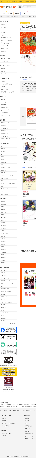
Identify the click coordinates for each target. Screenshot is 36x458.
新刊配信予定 (4, 32)
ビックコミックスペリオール (8, 323)
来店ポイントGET (5, 58)
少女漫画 (3, 149)
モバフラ (3, 320)
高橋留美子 (3, 249)
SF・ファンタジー (5, 188)
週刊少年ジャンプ (5, 281)
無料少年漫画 (4, 136)
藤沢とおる (3, 257)
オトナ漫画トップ (5, 51)
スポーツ (3, 180)
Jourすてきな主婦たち (6, 302)
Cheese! (3, 294)
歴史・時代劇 (4, 178)
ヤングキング (4, 312)
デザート (3, 315)
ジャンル (3, 35)
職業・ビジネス (5, 172)
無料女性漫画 (4, 128)
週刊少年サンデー (5, 310)
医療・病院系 (4, 194)
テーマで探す (4, 102)
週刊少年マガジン (5, 288)
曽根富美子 (3, 244)
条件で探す (3, 99)
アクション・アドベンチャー (8, 183)
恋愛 (2, 164)
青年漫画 (3, 151)
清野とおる (3, 241)
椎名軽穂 (3, 236)
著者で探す (3, 104)
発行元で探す (4, 112)
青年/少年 (24, 13)
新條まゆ (3, 238)
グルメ (2, 191)
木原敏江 (24, 167)
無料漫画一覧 (4, 125)
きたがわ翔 (3, 225)
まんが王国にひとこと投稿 (7, 92)
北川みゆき (3, 228)
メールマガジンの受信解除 (8, 423)
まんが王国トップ (6, 410)
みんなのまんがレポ (6, 115)
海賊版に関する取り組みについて (8, 365)
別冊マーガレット (5, 296)
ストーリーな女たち (6, 273)
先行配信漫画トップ (6, 37)
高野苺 (2, 246)
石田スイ (3, 207)
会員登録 (3, 68)
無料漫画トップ (5, 24)
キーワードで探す (5, 110)
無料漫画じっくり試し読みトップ (23, 410)
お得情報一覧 (4, 61)
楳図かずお (3, 215)
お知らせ (3, 81)
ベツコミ (3, 299)
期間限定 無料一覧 (5, 138)
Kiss (2, 286)
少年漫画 (3, 154)
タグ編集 (24, 79)
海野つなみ (3, 212)
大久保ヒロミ (4, 217)
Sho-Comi (3, 307)
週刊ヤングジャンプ (6, 291)
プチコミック (4, 275)
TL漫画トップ (4, 45)
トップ (3, 13)
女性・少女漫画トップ (6, 40)
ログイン (3, 71)
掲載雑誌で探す (5, 107)
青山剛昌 (3, 201)
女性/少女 (17, 13)
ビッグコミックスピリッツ (7, 283)
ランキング (3, 27)
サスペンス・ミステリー (7, 175)
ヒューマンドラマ (5, 167)
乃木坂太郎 (3, 252)
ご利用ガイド (4, 86)
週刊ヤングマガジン (6, 278)
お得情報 (4, 435)
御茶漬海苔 (3, 220)
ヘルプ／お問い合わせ (6, 84)
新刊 (2, 29)
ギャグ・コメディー (6, 170)
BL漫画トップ (4, 48)
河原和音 (3, 222)
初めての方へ (4, 89)
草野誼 (2, 230)
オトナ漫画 (3, 162)
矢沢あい (3, 262)
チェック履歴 (4, 74)
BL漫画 (3, 159)
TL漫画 (2, 157)
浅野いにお (3, 204)
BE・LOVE (3, 270)
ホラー (2, 186)
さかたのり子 (4, 233)
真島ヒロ (3, 260)
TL (30, 13)
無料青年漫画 (4, 133)
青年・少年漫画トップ (6, 43)
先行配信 (10, 13)
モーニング (3, 304)
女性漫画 (3, 146)
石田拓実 (3, 209)
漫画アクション (5, 318)
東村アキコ (3, 254)
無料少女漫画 (4, 130)
